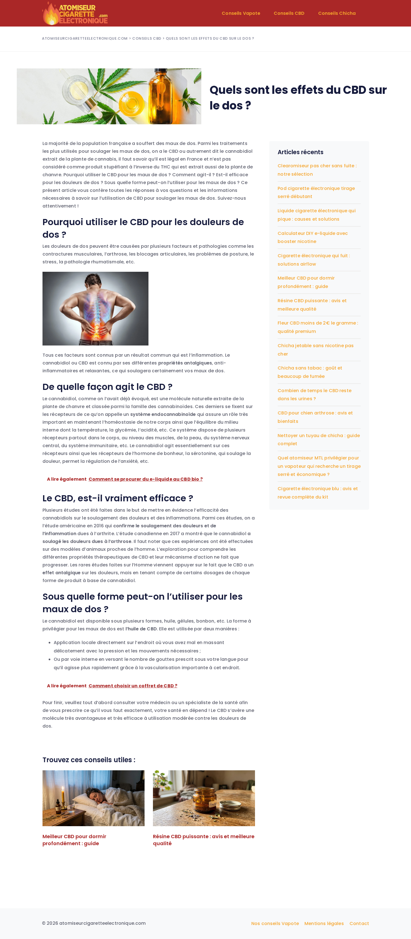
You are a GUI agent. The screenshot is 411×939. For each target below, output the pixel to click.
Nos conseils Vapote (275, 923)
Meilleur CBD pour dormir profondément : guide (74, 840)
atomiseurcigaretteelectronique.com (85, 38)
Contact (359, 923)
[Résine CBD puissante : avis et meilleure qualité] (204, 798)
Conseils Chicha (337, 13)
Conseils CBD (289, 13)
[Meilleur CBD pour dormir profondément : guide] (93, 798)
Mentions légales (324, 923)
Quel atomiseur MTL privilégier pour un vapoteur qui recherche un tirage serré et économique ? (319, 466)
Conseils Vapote (241, 13)
